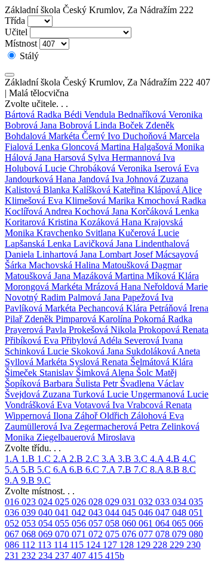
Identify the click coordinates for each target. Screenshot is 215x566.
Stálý (28, 56)
